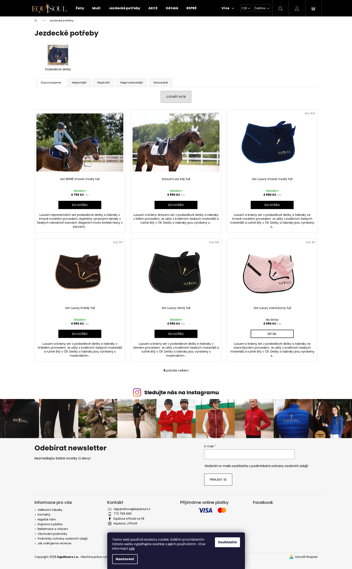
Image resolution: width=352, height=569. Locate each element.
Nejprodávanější (131, 82)
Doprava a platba (50, 524)
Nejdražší (103, 82)
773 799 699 (122, 514)
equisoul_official (125, 523)
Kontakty (44, 514)
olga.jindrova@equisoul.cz (131, 509)
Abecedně (160, 82)
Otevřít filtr (176, 97)
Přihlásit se (218, 480)
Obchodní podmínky (52, 534)
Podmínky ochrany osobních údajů (63, 539)
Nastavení (125, 559)
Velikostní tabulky (50, 510)
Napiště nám (47, 519)
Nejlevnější (79, 82)
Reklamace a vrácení (53, 529)
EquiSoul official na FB (128, 519)
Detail (272, 334)
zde (132, 548)
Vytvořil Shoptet (306, 557)
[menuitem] (80, 8)
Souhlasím (227, 542)
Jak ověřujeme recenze (54, 543)
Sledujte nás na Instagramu (181, 392)
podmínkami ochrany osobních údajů (279, 466)
